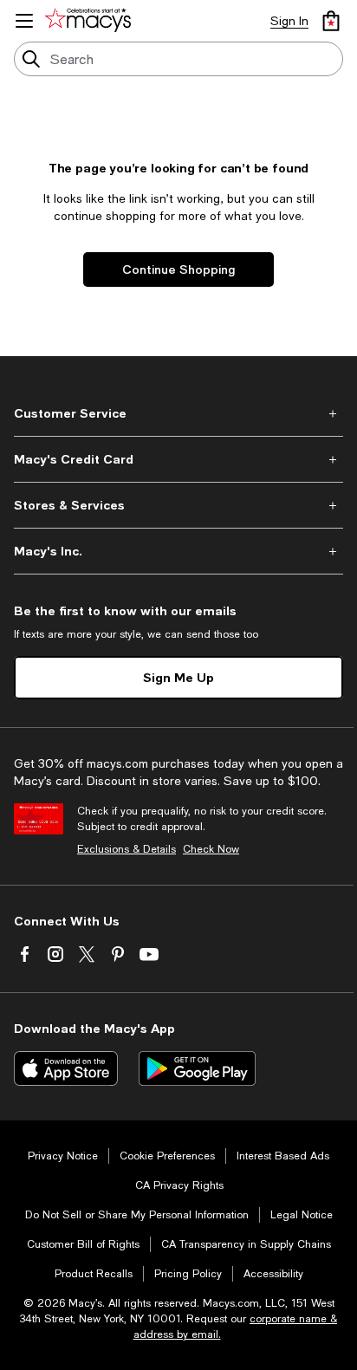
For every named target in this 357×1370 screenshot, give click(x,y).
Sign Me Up (178, 677)
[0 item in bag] (331, 21)
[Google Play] (197, 1068)
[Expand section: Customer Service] (178, 413)
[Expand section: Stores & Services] (178, 505)
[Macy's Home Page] (91, 21)
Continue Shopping (178, 269)
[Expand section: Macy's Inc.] (178, 551)
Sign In (289, 21)
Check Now (211, 849)
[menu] (24, 20)
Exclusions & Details (126, 849)
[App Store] (66, 1068)
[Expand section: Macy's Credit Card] (178, 459)
